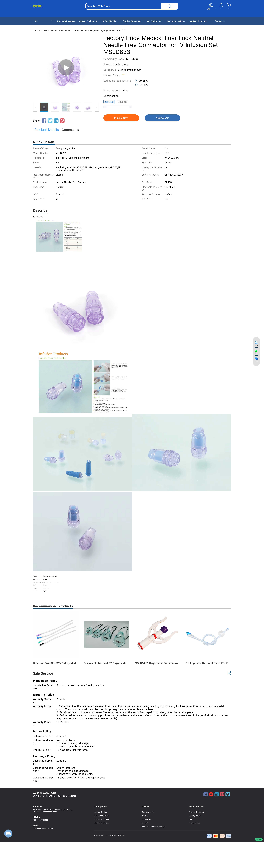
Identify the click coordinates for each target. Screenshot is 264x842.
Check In (145, 823)
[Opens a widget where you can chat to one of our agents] (259, 839)
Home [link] (46, 30)
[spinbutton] (117, 107)
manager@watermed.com (43, 829)
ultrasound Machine (102, 819)
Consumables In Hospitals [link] (86, 30)
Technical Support (196, 812)
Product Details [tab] (46, 129)
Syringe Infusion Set (129, 69)
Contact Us (146, 819)
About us (145, 816)
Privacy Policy (194, 816)
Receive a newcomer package (154, 827)
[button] (104, 107)
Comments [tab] (70, 129)
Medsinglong (121, 64)
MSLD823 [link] (124, 29)
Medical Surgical (100, 812)
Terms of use (194, 823)
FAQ (191, 819)
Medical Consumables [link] (61, 30)
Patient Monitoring (101, 816)
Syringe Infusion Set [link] (110, 30)
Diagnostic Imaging (101, 823)
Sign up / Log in (148, 812)
